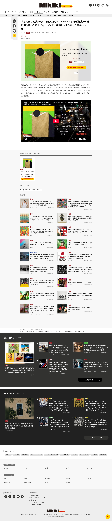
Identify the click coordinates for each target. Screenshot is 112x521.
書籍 (64, 15)
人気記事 (55, 12)
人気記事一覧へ (90, 380)
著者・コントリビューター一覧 (37, 497)
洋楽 (18, 15)
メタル (32, 15)
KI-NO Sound (75, 58)
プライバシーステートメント (36, 502)
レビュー (38, 12)
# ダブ (76, 72)
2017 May (53, 32)
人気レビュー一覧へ (96, 438)
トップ (7, 12)
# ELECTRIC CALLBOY (51, 454)
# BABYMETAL (64, 454)
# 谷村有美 (103, 454)
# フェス (8, 454)
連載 (31, 12)
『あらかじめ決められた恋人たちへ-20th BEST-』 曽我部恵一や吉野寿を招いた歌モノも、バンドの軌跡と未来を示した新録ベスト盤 (52, 331)
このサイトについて (34, 495)
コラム (14, 12)
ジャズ (39, 15)
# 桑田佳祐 (16, 454)
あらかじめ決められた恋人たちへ (30, 190)
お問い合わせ (32, 500)
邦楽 (13, 15)
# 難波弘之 (25, 454)
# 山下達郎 (74, 454)
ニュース (47, 12)
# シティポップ (84, 454)
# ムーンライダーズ (36, 454)
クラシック (47, 15)
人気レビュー (65, 12)
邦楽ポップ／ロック (35, 32)
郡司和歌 (23, 36)
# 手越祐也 (94, 454)
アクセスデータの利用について (37, 504)
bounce (47, 32)
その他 (71, 15)
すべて (7, 15)
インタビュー (23, 12)
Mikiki (21, 329)
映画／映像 (57, 15)
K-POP (25, 15)
